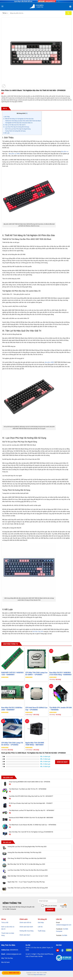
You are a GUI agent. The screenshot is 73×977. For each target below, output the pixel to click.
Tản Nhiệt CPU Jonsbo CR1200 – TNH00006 (60, 709)
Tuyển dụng (41, 931)
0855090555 (14, 950)
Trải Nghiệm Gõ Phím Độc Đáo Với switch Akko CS (18, 122)
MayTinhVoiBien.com (40, 974)
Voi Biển (64, 935)
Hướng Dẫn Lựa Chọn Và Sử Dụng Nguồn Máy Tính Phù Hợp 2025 (27, 846)
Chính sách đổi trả (25, 922)
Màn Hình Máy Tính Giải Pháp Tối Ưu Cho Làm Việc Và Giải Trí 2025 (28, 876)
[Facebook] (62, 950)
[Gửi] (68, 13)
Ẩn (26, 113)
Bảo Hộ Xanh (5, 962)
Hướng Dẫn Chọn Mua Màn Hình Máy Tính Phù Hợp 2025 (24, 852)
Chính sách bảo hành (26, 927)
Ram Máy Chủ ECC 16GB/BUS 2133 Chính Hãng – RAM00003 (60, 673)
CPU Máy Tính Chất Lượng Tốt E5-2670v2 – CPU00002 (12, 744)
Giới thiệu (41, 922)
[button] (2, 6)
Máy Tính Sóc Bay (7, 958)
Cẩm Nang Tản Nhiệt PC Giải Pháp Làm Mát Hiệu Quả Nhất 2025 (27, 858)
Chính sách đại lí (25, 935)
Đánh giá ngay (62, 762)
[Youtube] (57, 950)
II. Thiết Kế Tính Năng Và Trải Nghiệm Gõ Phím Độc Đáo (18, 118)
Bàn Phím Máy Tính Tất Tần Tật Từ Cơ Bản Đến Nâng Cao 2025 (26, 864)
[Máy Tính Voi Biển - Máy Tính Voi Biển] (36, 6)
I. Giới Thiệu (6, 116)
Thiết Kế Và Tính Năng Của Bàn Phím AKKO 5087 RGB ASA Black (23, 120)
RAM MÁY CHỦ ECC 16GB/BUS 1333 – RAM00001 (12, 673)
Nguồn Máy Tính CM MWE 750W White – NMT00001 (34, 744)
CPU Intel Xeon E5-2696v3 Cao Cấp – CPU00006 (36, 709)
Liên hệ (40, 927)
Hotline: (11, 973)
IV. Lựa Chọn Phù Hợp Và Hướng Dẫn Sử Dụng (16, 127)
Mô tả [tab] (5, 108)
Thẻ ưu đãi (4, 922)
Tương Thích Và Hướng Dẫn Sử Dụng (15, 131)
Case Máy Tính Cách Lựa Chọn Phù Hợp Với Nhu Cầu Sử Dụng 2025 (28, 888)
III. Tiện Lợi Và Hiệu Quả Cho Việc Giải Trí (14, 124)
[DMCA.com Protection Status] (69, 950)
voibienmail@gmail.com (63, 925)
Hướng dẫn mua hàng (26, 931)
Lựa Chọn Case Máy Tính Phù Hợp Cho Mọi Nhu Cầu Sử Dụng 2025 (27, 870)
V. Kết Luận (6, 133)
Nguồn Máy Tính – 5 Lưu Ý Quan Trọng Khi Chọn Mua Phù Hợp (26, 882)
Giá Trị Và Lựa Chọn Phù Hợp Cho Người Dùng (18, 129)
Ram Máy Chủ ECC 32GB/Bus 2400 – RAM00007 (11, 709)
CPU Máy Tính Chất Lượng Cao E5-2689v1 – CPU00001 (36, 673)
